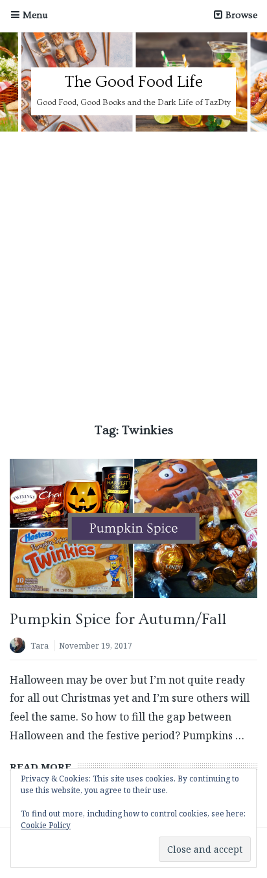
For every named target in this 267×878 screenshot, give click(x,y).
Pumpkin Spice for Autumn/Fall (118, 619)
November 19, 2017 (95, 645)
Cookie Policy (46, 825)
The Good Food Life (133, 82)
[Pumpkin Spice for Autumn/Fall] (133, 528)
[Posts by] (20, 647)
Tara (39, 645)
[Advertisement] (133, 271)
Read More (40, 766)
